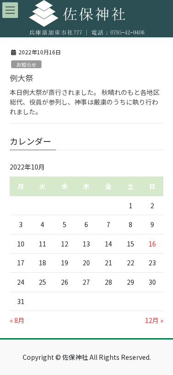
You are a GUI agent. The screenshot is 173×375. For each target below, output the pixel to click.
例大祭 (21, 77)
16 (152, 243)
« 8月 (17, 320)
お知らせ (26, 64)
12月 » (154, 320)
